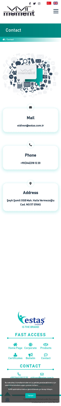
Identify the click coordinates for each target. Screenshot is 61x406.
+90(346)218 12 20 (30, 163)
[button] (55, 11)
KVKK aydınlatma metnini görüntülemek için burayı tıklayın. (30, 389)
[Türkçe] (49, 3)
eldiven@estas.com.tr (30, 125)
